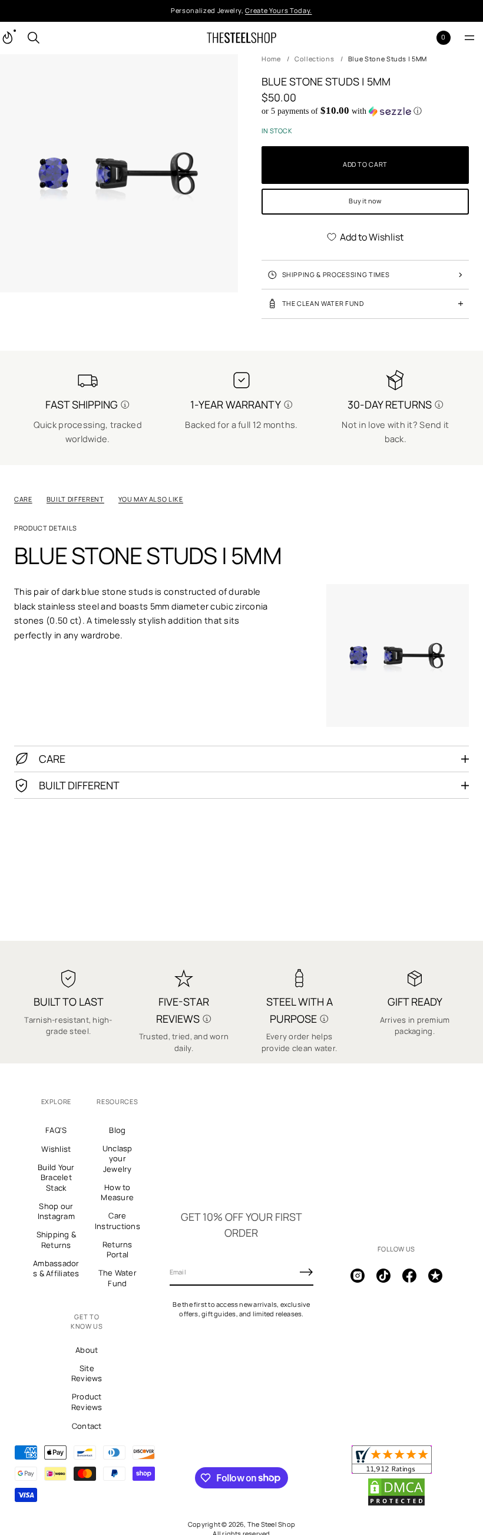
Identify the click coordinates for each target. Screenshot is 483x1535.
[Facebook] (409, 1276)
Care (23, 499)
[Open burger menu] (469, 38)
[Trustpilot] (435, 1276)
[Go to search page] (34, 38)
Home (271, 58)
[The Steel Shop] (241, 37)
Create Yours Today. (278, 10)
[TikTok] (383, 1276)
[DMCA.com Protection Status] (396, 1503)
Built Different (75, 499)
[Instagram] (357, 1276)
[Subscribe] (306, 1272)
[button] (34, 38)
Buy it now (365, 200)
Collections (314, 58)
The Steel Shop (271, 1524)
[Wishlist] (424, 37)
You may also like (150, 499)
